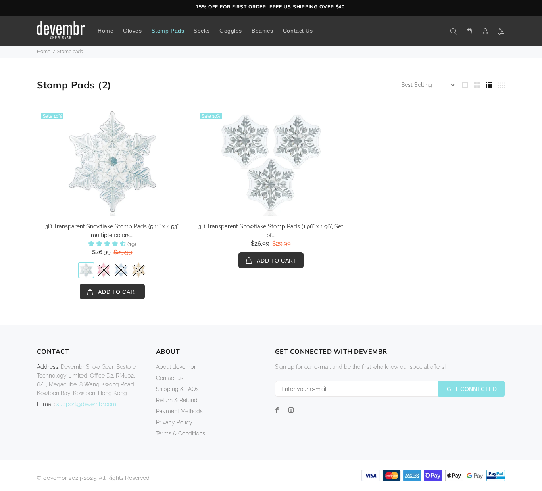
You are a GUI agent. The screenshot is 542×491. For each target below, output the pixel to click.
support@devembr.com (86, 404)
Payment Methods (179, 411)
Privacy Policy (174, 422)
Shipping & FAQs (177, 389)
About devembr (176, 367)
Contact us (169, 378)
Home (43, 51)
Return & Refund (177, 400)
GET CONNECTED (472, 389)
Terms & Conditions (180, 433)
